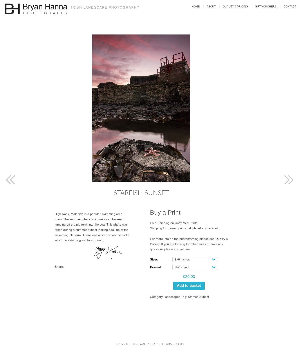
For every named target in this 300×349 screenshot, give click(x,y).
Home (196, 6)
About (211, 6)
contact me (182, 249)
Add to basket (189, 286)
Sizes (154, 259)
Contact (290, 6)
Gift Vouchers (266, 6)
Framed (155, 267)
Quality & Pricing (235, 6)
